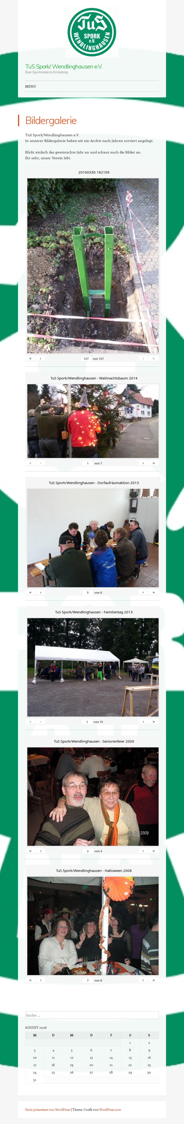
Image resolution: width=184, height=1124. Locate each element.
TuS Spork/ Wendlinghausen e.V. (63, 66)
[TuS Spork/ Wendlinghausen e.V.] (92, 32)
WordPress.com (110, 1109)
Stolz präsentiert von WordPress (47, 1109)
